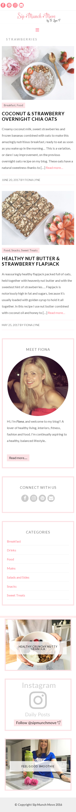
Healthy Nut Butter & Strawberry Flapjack (31, 261)
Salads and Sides (18, 577)
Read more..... (18, 458)
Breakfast (10, 105)
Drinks (11, 550)
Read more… (54, 167)
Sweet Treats (29, 250)
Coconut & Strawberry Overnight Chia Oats (33, 116)
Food (20, 105)
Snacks (15, 250)
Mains (11, 568)
